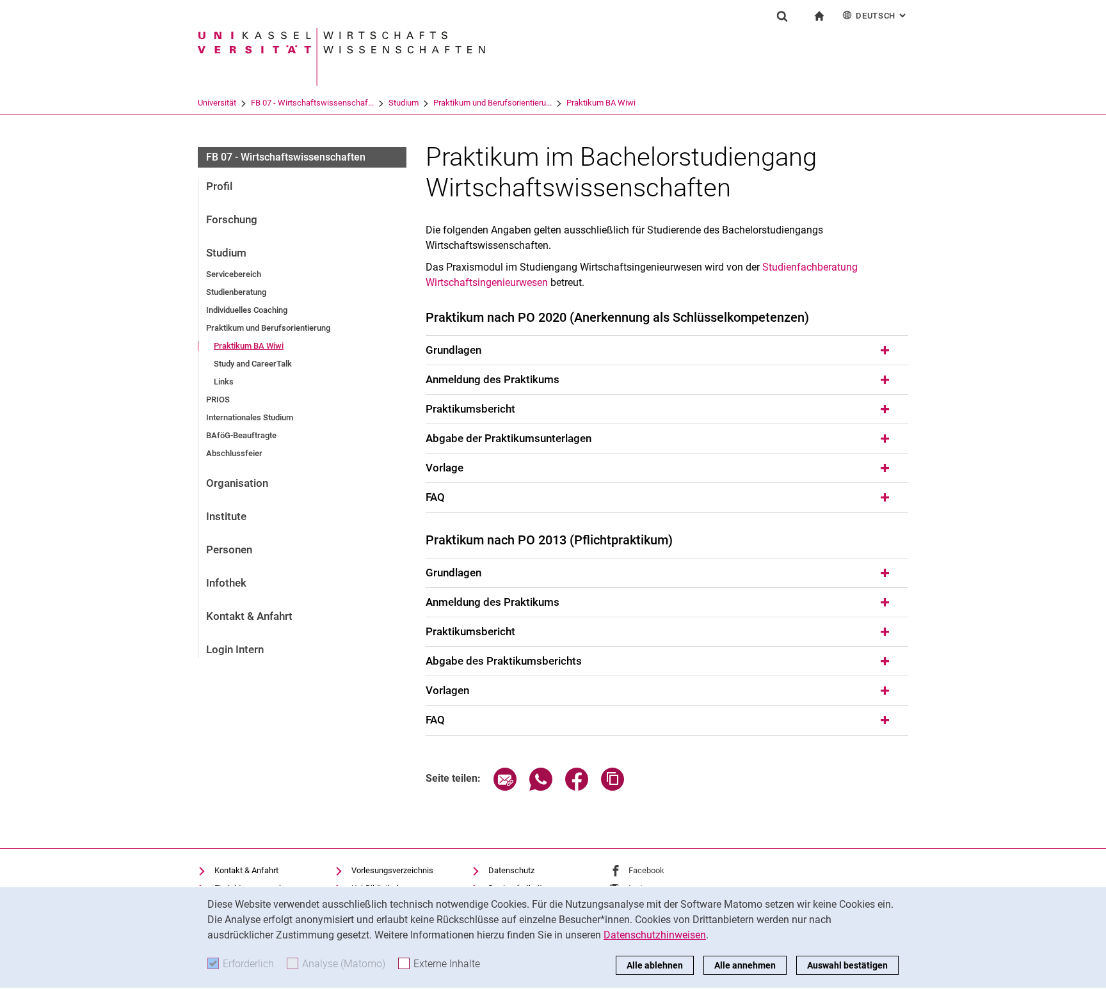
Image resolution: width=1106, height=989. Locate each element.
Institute (226, 516)
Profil (219, 186)
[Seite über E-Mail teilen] (505, 787)
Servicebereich (233, 274)
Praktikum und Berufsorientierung (268, 328)
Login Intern (235, 649)
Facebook (646, 870)
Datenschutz (511, 870)
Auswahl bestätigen (847, 965)
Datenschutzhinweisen (655, 935)
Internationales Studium (249, 417)
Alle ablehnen (655, 965)
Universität (217, 102)
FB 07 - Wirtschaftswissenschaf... (312, 102)
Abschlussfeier (234, 453)
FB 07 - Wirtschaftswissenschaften (285, 157)
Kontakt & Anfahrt (249, 616)
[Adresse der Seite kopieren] (612, 787)
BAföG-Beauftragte (241, 435)
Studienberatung (236, 292)
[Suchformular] (782, 16)
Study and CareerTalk (253, 363)
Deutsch (882, 15)
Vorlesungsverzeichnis (392, 870)
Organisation (237, 483)
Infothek (226, 582)
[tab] (667, 350)
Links (224, 381)
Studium (404, 102)
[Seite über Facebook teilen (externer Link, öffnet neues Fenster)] (576, 787)
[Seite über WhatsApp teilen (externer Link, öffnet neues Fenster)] (540, 787)
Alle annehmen (745, 965)
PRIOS (218, 399)
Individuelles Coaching (246, 310)
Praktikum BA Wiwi (601, 102)
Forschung (231, 219)
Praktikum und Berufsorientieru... (492, 102)
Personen (229, 549)
